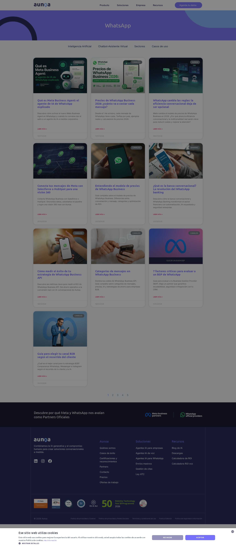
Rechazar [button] (167, 537)
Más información (50, 540)
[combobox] (232, 531)
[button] (83, 543)
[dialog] (118, 537)
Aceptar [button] (200, 537)
